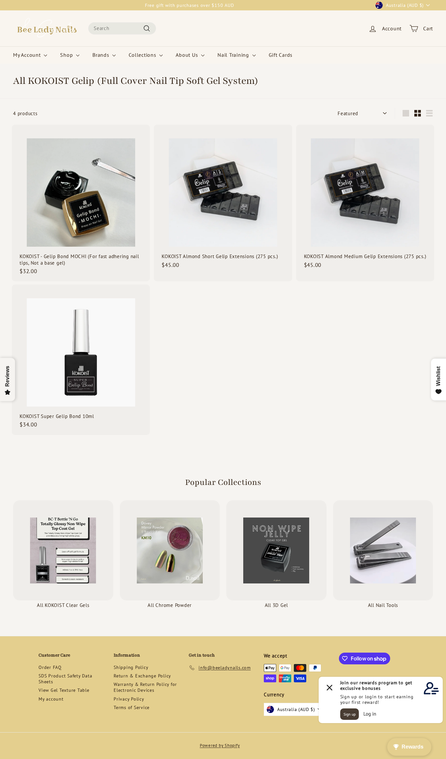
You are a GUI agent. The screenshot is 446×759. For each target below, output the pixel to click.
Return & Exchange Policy (142, 676)
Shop (67, 55)
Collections (143, 55)
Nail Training (234, 55)
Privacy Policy (129, 699)
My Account (27, 55)
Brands (101, 55)
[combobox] (122, 28)
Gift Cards (281, 55)
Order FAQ (50, 667)
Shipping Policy (131, 667)
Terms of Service (132, 707)
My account (51, 699)
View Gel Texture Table (64, 690)
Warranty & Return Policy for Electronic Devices (145, 687)
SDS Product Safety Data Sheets (65, 679)
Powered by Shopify (220, 745)
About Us (187, 55)
